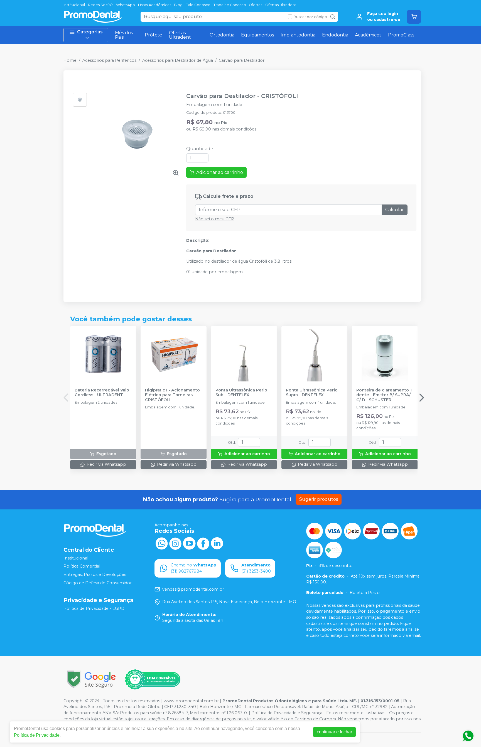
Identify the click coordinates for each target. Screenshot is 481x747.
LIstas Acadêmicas (154, 5)
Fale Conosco (198, 5)
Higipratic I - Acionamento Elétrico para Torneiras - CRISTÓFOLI (172, 395)
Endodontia (335, 35)
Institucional (74, 5)
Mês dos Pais (124, 35)
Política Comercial (81, 566)
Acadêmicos (368, 35)
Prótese (153, 35)
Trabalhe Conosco (229, 5)
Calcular (394, 209)
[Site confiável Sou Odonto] (152, 679)
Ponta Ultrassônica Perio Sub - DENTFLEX (241, 392)
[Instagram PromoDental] (175, 542)
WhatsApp (125, 5)
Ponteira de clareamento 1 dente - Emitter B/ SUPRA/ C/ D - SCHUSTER (384, 395)
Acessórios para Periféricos (109, 60)
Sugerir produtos (318, 499)
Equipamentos (257, 35)
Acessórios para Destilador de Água (177, 60)
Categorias (90, 31)
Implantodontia (298, 35)
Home (70, 60)
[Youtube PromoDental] (189, 542)
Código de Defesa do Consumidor (97, 582)
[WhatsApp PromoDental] (161, 542)
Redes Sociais (100, 5)
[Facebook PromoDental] (203, 542)
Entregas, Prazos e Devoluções (94, 574)
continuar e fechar (334, 731)
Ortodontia (222, 35)
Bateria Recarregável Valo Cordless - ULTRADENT (102, 392)
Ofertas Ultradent (280, 5)
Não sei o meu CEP (214, 218)
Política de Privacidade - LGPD (93, 608)
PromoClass (401, 35)
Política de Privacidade (37, 735)
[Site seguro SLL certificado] (91, 679)
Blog (178, 5)
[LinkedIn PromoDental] (217, 542)
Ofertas (255, 5)
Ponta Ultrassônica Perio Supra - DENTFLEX (312, 392)
